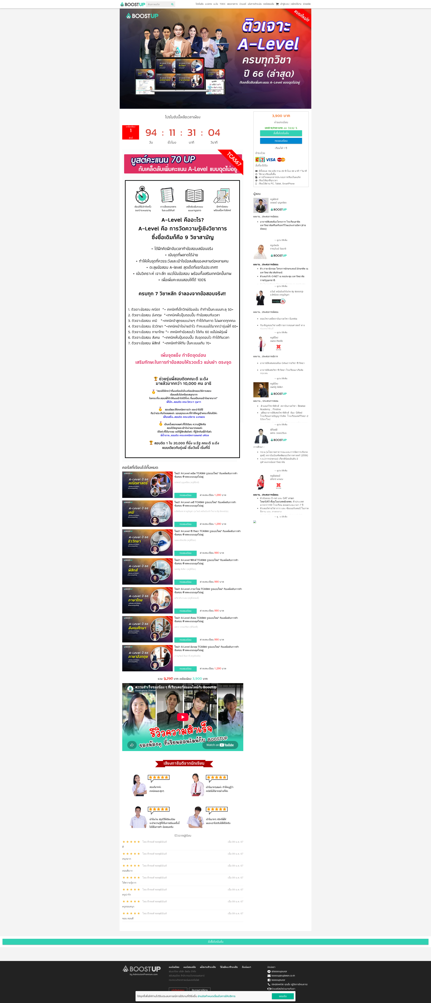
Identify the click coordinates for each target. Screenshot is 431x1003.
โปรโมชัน (200, 4)
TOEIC (222, 4)
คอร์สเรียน (174, 967)
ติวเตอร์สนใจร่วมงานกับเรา (283, 989)
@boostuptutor (279, 971)
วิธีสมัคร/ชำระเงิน (229, 967)
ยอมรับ (283, 996)
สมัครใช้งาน (296, 4)
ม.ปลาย (208, 4)
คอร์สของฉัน (268, 4)
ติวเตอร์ (242, 4)
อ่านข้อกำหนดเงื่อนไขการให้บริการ (216, 996)
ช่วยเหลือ (307, 4)
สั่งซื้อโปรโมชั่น (281, 133)
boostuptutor (278, 980)
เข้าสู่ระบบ (284, 4)
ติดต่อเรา (246, 967)
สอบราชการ (232, 4)
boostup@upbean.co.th (283, 976)
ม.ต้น (215, 4)
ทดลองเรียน (281, 141)
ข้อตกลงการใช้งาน (200, 990)
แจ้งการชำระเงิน (255, 4)
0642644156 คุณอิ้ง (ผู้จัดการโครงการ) (290, 984)
